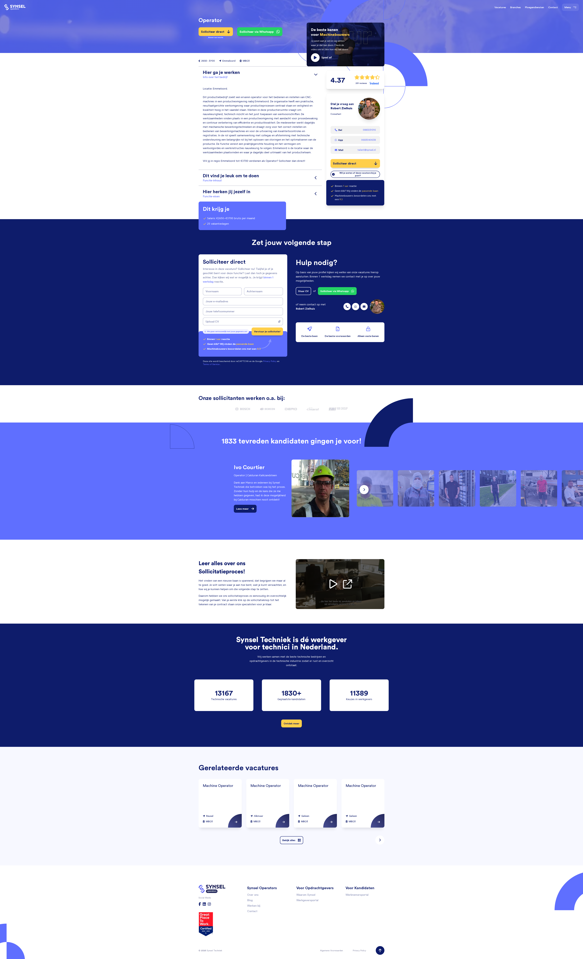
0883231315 (369, 129)
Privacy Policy (359, 950)
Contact (553, 7)
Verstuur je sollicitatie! (267, 331)
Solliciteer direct (212, 33)
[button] (345, 44)
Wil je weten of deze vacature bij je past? (357, 174)
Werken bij (253, 905)
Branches (515, 7)
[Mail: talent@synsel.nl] (364, 306)
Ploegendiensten (534, 7)
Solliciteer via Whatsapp (257, 32)
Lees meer (242, 508)
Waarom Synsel (305, 894)
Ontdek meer (291, 723)
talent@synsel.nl (367, 149)
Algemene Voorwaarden (331, 950)
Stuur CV (303, 291)
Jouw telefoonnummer (220, 311)
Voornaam (212, 291)
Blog (250, 900)
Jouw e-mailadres (217, 301)
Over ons (253, 894)
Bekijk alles (288, 840)
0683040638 (368, 139)
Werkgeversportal (307, 900)
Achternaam (255, 291)
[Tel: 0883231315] (347, 306)
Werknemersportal (357, 894)
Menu (567, 7)
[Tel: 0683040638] (355, 306)
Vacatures (500, 7)
